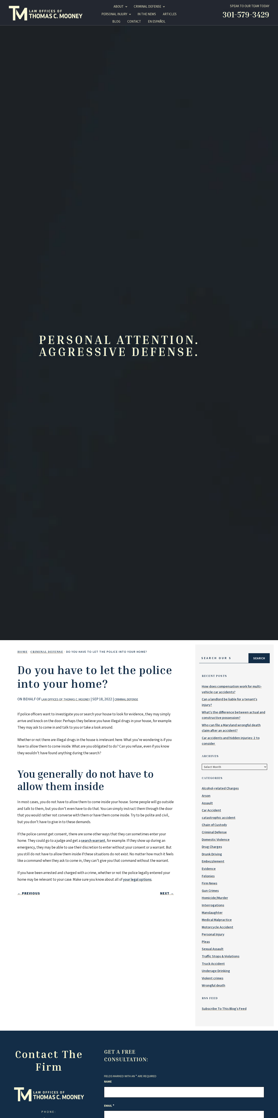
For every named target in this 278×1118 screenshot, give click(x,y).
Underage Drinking (216, 970)
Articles (170, 14)
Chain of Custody (214, 824)
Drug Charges (212, 846)
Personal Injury (114, 14)
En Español (156, 21)
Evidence (209, 868)
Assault (207, 803)
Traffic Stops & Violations (220, 956)
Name (108, 1081)
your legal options (137, 879)
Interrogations (213, 905)
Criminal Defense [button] (147, 6)
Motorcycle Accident (217, 927)
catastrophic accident (218, 817)
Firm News (209, 883)
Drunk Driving (212, 854)
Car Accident (211, 810)
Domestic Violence (216, 839)
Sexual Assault (212, 949)
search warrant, (93, 840)
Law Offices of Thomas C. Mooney (65, 699)
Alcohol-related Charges (220, 788)
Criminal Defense (126, 699)
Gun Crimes (210, 890)
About (119, 6)
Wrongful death (213, 985)
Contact (134, 21)
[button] (254, 1106)
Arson (206, 795)
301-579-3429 (246, 14)
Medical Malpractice (217, 919)
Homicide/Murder (215, 897)
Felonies (208, 876)
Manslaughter (212, 912)
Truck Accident (213, 963)
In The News (146, 14)
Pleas (206, 941)
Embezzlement (213, 861)
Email (109, 1106)
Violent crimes (212, 978)
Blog (116, 21)
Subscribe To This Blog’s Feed (224, 1008)
